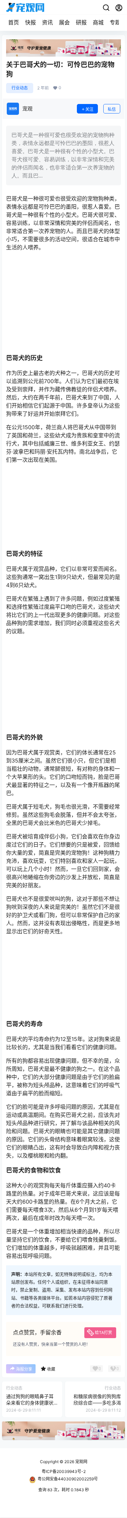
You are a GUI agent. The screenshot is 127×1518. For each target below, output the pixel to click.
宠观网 (80, 1461)
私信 (112, 109)
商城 (98, 22)
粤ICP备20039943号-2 (64, 1471)
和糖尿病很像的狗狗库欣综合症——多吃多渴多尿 (97, 1402)
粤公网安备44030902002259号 (68, 1478)
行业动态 (20, 87)
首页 (13, 22)
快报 (30, 22)
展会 (64, 22)
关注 (89, 109)
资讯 (47, 22)
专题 (115, 22)
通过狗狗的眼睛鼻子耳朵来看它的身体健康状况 (30, 1402)
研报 (81, 22)
